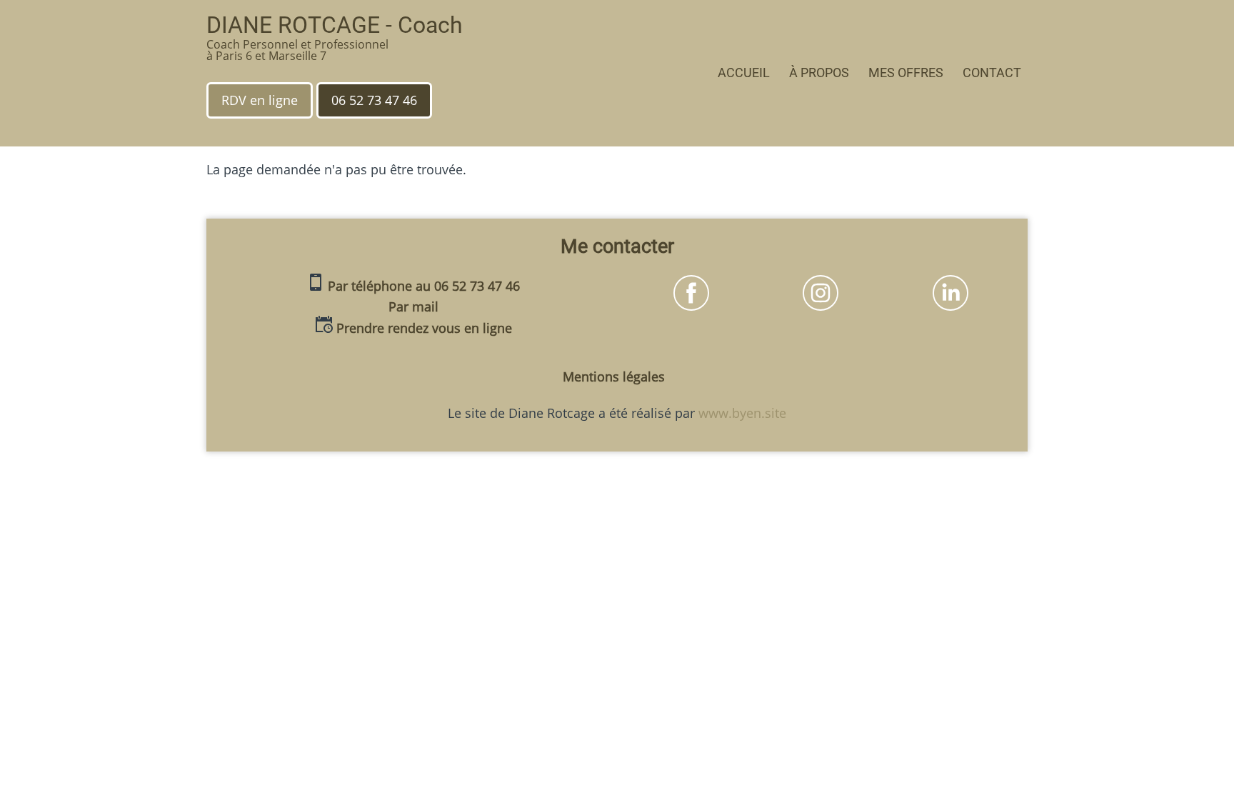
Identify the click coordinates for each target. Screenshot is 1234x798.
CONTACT (992, 72)
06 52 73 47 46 (374, 100)
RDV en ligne (259, 100)
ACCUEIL (744, 72)
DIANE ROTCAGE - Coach (334, 25)
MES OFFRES (905, 72)
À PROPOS (819, 72)
